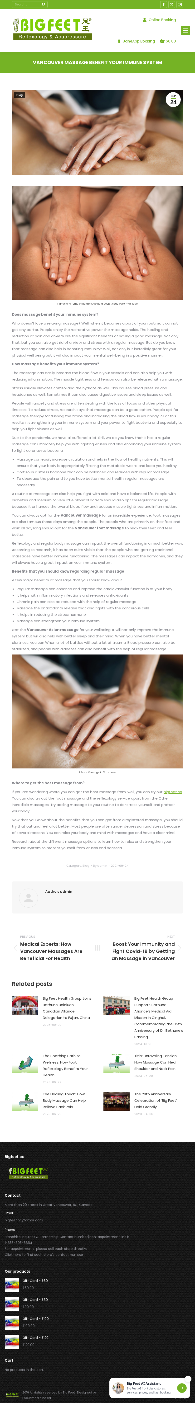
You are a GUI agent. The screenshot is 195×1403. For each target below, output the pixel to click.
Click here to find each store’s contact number (44, 1254)
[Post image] (25, 1005)
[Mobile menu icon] (185, 30)
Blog (19, 95)
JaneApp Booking (139, 41)
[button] (149, 1388)
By (100, 865)
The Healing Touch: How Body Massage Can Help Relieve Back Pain (64, 1100)
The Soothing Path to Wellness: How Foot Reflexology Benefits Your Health (65, 1065)
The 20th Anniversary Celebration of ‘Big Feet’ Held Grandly (155, 1100)
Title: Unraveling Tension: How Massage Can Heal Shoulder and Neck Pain (155, 1062)
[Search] (43, 4)
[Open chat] (182, 1388)
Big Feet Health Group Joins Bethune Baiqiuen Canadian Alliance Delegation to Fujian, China (67, 1008)
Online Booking (162, 20)
